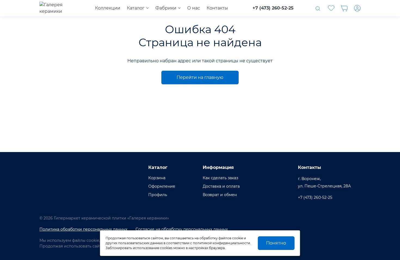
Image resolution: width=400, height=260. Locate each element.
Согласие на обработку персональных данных (182, 229)
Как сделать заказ (220, 177)
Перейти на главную (200, 77)
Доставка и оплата (221, 186)
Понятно (276, 243)
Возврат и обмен (220, 194)
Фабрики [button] (165, 8)
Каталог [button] (135, 8)
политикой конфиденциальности (221, 243)
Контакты (217, 8)
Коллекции (107, 8)
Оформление (161, 186)
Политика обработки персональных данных (83, 229)
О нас (193, 8)
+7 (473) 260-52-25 (273, 8)
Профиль (157, 194)
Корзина (156, 177)
